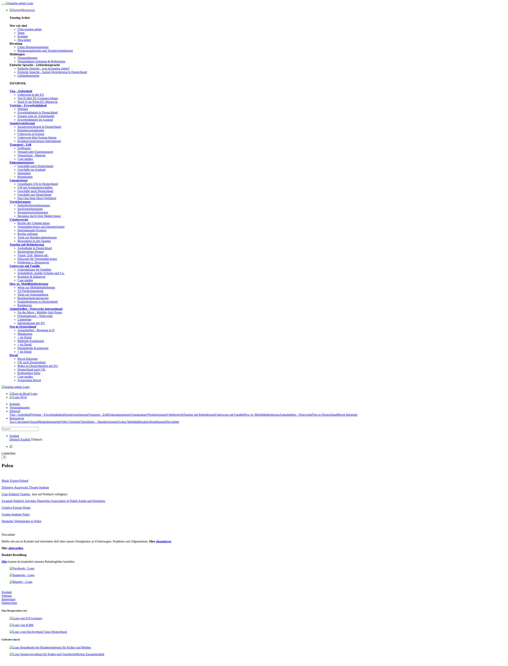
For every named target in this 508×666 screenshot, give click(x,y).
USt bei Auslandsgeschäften (35, 187)
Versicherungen (20, 201)
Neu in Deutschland (23, 326)
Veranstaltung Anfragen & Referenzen (41, 61)
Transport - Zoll (20, 144)
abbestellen (15, 548)
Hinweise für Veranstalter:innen (37, 259)
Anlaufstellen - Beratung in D (36, 330)
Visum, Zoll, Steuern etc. (33, 255)
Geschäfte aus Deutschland (34, 194)
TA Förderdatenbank (30, 291)
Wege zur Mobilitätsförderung (36, 287)
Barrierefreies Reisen (30, 251)
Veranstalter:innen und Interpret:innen (40, 226)
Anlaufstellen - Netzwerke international (36, 308)
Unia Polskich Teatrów (16, 494)
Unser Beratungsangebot (32, 47)
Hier (5, 561)
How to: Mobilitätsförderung (29, 284)
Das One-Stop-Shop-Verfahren (36, 198)
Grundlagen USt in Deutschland (37, 184)
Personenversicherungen (32, 212)
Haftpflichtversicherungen (33, 205)
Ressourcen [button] (17, 418)
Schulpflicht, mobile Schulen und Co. (40, 273)
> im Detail (24, 337)
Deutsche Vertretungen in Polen (21, 521)
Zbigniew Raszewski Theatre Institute (25, 487)
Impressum (8, 599)
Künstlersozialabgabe (30, 130)
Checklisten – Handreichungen (99, 422)
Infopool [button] (15, 411)
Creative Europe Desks (16, 507)
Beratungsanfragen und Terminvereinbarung (45, 50)
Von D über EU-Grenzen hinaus (37, 98)
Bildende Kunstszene (30, 341)
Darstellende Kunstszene (32, 348)
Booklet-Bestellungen (152, 422)
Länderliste (24, 319)
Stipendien (24, 173)
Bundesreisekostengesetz (33, 298)
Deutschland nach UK (31, 369)
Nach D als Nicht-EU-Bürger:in (37, 101)
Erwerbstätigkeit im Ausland (35, 119)
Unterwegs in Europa (30, 134)
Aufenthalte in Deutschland (34, 248)
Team (20, 32)
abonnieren (163, 541)
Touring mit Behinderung (27, 244)
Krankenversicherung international (39, 141)
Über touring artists (29, 29)
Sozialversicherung (22, 123)
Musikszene (24, 333)
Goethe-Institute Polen (16, 514)
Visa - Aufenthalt (21, 91)
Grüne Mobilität (128, 422)
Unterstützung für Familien (34, 269)
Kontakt (22, 36)
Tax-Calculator (19, 422)
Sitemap (7, 595)
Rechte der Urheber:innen (33, 223)
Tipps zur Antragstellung (32, 294)
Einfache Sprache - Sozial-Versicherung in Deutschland (52, 72)
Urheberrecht (19, 219)
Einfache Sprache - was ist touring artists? (43, 68)
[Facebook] (22, 568)
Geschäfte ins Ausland (31, 169)
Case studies (25, 159)
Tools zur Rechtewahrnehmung (37, 237)
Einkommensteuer (22, 162)
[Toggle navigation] (3, 4)
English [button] (14, 436)
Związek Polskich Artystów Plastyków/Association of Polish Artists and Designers (54, 501)
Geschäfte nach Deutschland (35, 166)
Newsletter (24, 40)
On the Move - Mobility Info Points (39, 312)
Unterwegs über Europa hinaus (36, 137)
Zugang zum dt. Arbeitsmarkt (35, 116)
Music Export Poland (15, 480)
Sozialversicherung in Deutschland (39, 126)
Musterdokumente (49, 422)
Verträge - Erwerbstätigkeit (28, 105)
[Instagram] (22, 575)
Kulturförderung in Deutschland (37, 301)
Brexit (14, 355)
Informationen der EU (31, 323)
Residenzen (24, 305)
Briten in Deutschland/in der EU (37, 366)
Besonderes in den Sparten (34, 241)
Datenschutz (9, 603)
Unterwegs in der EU (30, 94)
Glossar (33, 422)
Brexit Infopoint (27, 358)
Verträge (22, 109)
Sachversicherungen (30, 209)
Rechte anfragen (27, 234)
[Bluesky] (21, 582)
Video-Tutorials (70, 422)
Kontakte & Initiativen (31, 276)
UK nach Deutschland (31, 362)
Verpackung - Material (31, 155)
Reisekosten (25, 176)
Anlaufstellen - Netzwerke (295, 414)
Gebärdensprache (28, 75)
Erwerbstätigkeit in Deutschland (37, 112)
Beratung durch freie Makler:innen (39, 216)
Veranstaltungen (27, 57)
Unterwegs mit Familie (25, 266)
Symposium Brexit (29, 380)
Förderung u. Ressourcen (33, 262)
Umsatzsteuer (19, 180)
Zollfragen (24, 148)
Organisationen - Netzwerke (35, 316)
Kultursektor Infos (28, 373)
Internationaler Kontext (31, 230)
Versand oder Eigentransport (35, 151)
